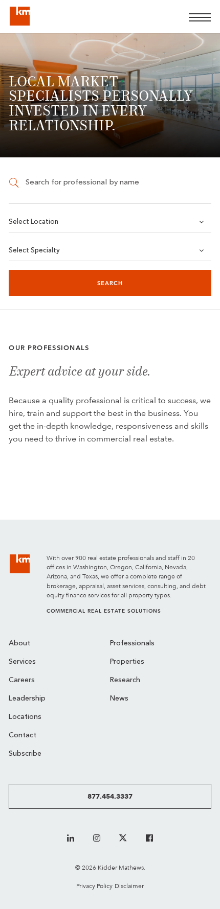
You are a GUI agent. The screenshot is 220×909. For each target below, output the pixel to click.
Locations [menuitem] (25, 717)
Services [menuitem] (22, 662)
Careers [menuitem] (22, 680)
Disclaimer (129, 886)
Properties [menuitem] (127, 662)
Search (110, 283)
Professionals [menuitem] (132, 643)
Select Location (33, 222)
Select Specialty (34, 250)
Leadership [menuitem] (27, 698)
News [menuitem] (119, 698)
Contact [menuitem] (22, 735)
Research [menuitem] (125, 680)
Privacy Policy (94, 886)
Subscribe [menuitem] (25, 754)
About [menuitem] (19, 643)
